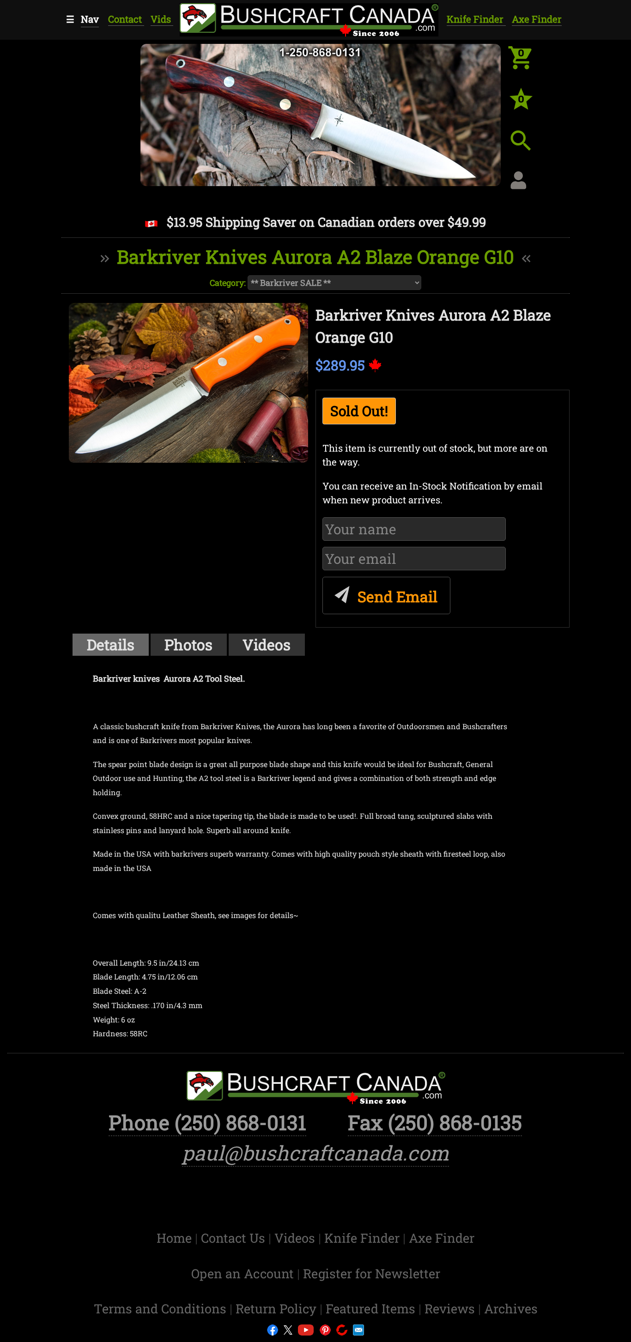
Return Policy (278, 1308)
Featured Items (372, 1308)
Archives (511, 1308)
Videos (267, 644)
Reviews (451, 1308)
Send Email (395, 596)
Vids (162, 19)
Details (110, 644)
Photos (188, 644)
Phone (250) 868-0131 (207, 1122)
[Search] (528, 148)
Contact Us (234, 1237)
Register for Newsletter (371, 1273)
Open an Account (242, 1273)
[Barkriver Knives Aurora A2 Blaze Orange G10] (188, 383)
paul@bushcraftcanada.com (315, 1152)
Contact (126, 19)
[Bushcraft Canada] (308, 18)
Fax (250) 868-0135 (435, 1122)
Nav (90, 19)
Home (176, 1237)
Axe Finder (537, 19)
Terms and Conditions (162, 1308)
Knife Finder (476, 19)
